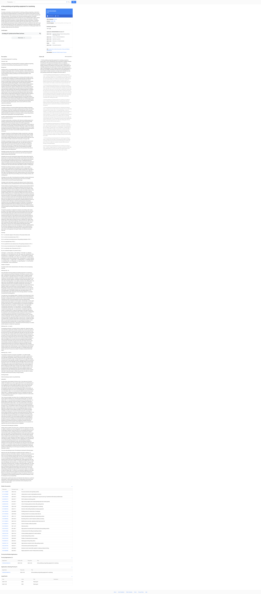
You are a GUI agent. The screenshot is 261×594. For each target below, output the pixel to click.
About (115, 592)
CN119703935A (5, 513)
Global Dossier (60, 52)
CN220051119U (5, 516)
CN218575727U (5, 535)
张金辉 (51, 21)
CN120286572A (5, 508)
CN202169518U (5, 501)
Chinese (55, 19)
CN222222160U (5, 533)
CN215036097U (5, 526)
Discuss (64, 52)
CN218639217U (5, 499)
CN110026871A (5, 523)
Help (146, 592)
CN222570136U (5, 538)
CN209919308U (5, 530)
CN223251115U (5, 548)
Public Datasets (129, 592)
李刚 (54, 21)
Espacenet (54, 52)
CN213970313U (5, 528)
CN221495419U (5, 511)
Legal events (51, 49)
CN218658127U (5, 540)
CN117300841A (5, 521)
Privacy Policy (141, 592)
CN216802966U (5, 518)
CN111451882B (5, 491)
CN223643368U (5, 506)
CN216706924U (5, 496)
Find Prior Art (51, 15)
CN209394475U (5, 504)
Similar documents (57, 49)
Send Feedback (121, 592)
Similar (57, 15)
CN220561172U (5, 543)
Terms (135, 592)
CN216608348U (5, 550)
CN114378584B (5, 494)
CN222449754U (5, 545)
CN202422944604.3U (6, 563)
